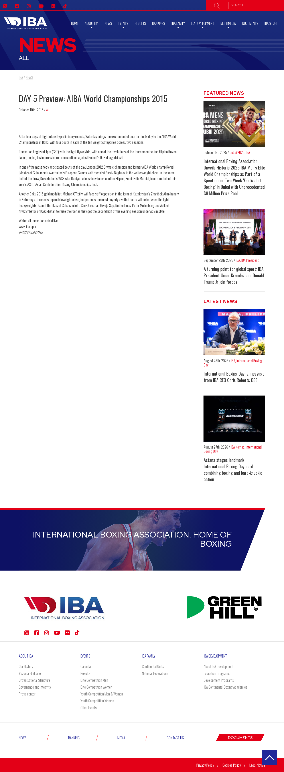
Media (121, 737)
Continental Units (153, 666)
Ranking (74, 737)
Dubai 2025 (237, 152)
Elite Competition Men (94, 680)
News (108, 23)
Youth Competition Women (97, 700)
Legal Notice (257, 765)
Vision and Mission (30, 673)
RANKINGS (158, 23)
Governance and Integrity (35, 687)
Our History (26, 666)
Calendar (86, 666)
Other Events (89, 707)
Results (140, 23)
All (47, 109)
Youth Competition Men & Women (102, 694)
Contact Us (175, 737)
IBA (248, 152)
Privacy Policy (205, 765)
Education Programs (217, 673)
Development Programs (219, 680)
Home (74, 23)
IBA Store (271, 23)
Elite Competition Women (96, 687)
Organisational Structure (35, 680)
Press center (27, 694)
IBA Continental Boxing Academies (225, 687)
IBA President (250, 260)
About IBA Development (218, 666)
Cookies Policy (232, 765)
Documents (250, 23)
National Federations (155, 673)
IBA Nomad (238, 447)
